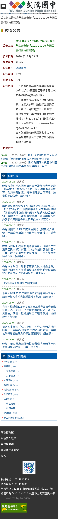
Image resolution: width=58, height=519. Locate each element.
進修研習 (11, 384)
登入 (3, 456)
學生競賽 (13, 403)
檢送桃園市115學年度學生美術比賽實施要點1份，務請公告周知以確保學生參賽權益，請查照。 (29, 232)
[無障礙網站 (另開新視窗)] (29, 508)
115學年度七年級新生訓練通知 (19, 283)
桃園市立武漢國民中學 (41, 493)
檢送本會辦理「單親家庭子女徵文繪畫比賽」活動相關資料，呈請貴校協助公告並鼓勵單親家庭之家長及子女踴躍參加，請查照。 (29, 269)
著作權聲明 (7, 444)
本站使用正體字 (10, 450)
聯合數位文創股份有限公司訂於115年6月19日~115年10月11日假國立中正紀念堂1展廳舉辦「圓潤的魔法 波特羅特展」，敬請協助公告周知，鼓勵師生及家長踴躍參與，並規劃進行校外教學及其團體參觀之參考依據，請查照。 (29, 212)
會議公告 (10, 412)
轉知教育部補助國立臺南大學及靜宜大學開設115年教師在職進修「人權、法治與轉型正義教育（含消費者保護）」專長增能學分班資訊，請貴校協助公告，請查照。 (29, 191)
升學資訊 (11, 394)
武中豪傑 (12, 375)
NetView (25, 498)
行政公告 (11, 361)
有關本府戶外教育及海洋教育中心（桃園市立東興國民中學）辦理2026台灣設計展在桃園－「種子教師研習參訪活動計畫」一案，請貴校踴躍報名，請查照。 (29, 251)
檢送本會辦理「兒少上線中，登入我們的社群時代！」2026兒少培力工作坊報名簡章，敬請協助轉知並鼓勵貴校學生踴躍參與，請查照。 (29, 330)
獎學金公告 (11, 389)
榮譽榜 (10, 366)
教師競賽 (13, 408)
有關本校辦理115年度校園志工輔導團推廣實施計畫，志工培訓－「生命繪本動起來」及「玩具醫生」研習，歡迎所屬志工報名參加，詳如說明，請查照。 (29, 312)
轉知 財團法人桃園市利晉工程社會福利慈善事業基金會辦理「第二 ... (29, 164)
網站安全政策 (8, 438)
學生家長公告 (13, 417)
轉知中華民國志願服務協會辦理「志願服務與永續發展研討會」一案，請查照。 (29, 345)
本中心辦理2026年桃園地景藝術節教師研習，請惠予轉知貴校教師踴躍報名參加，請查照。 (29, 294)
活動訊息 (11, 399)
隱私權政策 (7, 432)
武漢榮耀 (12, 370)
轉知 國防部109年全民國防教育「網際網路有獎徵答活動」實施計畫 (29, 157)
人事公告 (11, 380)
